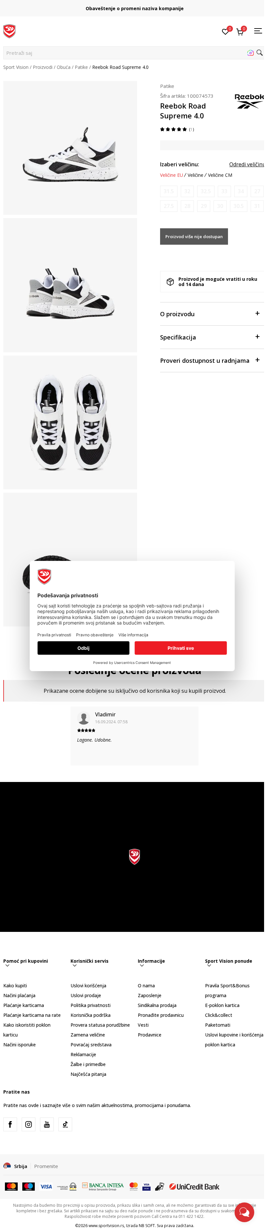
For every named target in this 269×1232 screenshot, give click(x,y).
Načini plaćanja (19, 995)
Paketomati (217, 1025)
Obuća (64, 67)
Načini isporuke (19, 1044)
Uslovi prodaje (86, 995)
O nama (146, 985)
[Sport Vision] (9, 30)
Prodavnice (149, 1035)
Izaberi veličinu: (179, 164)
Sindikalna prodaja (157, 1005)
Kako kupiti (15, 985)
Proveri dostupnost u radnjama (205, 360)
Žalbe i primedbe (88, 1064)
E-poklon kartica (222, 1005)
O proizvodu (177, 314)
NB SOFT (147, 1225)
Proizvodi (42, 67)
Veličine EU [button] (171, 175)
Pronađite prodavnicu (161, 1015)
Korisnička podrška (91, 1015)
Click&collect (218, 1015)
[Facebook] (10, 1124)
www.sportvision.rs (106, 1225)
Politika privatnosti (91, 1005)
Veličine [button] (195, 175)
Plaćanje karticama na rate (32, 1015)
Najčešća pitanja (88, 1074)
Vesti (143, 1025)
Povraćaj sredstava (91, 1044)
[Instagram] (28, 1124)
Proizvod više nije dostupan (194, 236)
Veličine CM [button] (220, 175)
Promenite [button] (46, 1166)
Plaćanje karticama (23, 1005)
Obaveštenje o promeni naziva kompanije (135, 8)
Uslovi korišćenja (88, 985)
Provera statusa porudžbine (100, 1025)
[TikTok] (65, 1124)
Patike (81, 67)
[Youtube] (46, 1124)
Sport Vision (16, 67)
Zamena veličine (88, 1035)
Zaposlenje (149, 995)
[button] (134, 52)
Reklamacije (83, 1054)
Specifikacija (178, 337)
